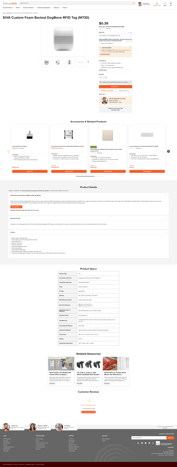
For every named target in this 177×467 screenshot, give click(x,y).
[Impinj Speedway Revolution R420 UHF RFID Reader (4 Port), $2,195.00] (69, 134)
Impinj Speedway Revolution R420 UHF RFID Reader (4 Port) (67, 146)
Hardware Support (73, 449)
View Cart (38, 449)
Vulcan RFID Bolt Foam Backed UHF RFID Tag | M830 (143, 146)
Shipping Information (74, 447)
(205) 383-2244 (113, 102)
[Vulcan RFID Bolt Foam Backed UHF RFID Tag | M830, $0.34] (147, 134)
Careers (104, 441)
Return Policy (72, 451)
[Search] (133, 3)
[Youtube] (149, 443)
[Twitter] (153, 443)
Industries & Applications (43, 7)
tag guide (36, 210)
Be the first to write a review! (88, 412)
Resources (56, 7)
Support (65, 7)
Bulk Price (115, 32)
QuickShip (93, 147)
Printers (5, 445)
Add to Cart (114, 86)
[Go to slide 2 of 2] (39, 62)
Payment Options (73, 445)
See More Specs (103, 70)
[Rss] (138, 443)
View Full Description (105, 54)
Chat (120, 102)
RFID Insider (72, 441)
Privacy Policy (21, 464)
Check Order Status (40, 447)
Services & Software (28, 7)
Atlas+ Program (39, 439)
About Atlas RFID (106, 439)
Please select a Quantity (107, 43)
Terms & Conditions (40, 464)
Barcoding (6, 441)
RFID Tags (6, 451)
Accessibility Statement (30, 464)
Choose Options (69, 171)
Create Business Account (42, 443)
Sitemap (15, 464)
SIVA (100, 26)
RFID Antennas (7, 439)
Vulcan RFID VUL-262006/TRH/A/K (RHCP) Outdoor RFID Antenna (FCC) (106, 150)
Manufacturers (7, 443)
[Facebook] (145, 443)
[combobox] (74, 3)
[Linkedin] (142, 443)
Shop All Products (7, 7)
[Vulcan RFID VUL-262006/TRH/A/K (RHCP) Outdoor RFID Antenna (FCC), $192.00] (108, 134)
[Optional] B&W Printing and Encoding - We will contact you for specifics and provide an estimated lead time (115, 40)
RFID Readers (7, 449)
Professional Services (9, 447)
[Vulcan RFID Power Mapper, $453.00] (30, 135)
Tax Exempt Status (40, 445)
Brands (18, 7)
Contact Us (71, 439)
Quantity (101, 74)
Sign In (37, 441)
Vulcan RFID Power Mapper (19, 146)
